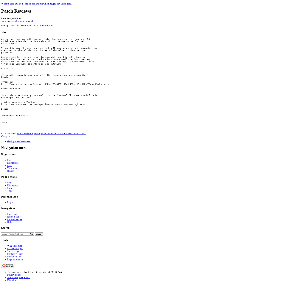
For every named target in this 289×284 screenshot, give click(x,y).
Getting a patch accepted (19, 141)
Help (9, 222)
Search (5, 227)
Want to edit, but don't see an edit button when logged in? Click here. (36, 3)
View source (13, 168)
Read (9, 165)
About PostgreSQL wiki (18, 277)
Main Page (12, 214)
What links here (14, 246)
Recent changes (14, 219)
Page (9, 160)
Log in (10, 202)
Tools (9, 190)
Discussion (12, 163)
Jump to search (26, 21)
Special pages (13, 251)
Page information (15, 259)
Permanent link (14, 256)
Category (5, 136)
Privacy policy (14, 274)
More (9, 188)
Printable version (15, 254)
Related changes (15, 248)
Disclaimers (12, 280)
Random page (13, 216)
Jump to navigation (10, 21)
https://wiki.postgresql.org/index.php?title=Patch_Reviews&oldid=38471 (51, 133)
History (10, 171)
